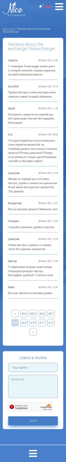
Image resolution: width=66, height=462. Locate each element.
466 (42, 314)
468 (15, 323)
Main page (8, 28)
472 (51, 323)
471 (42, 323)
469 (24, 323)
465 (33, 314)
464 (24, 314)
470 (33, 323)
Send (33, 421)
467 (51, 314)
